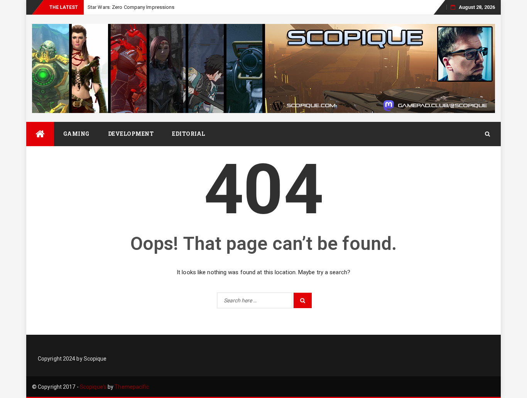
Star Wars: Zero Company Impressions (131, 7)
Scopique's (93, 387)
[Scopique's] (40, 134)
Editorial (188, 133)
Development (131, 133)
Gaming (76, 133)
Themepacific (132, 387)
